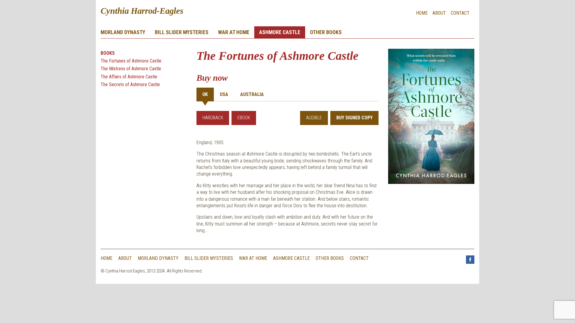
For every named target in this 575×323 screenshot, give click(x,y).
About (439, 13)
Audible (314, 118)
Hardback (212, 118)
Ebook (243, 118)
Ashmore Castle (279, 32)
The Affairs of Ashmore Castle (129, 77)
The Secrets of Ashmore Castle (130, 84)
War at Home (233, 32)
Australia (252, 94)
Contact (460, 13)
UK (205, 94)
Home (422, 13)
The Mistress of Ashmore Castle (131, 68)
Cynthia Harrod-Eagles (142, 11)
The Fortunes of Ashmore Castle (131, 61)
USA (224, 94)
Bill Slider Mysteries (181, 32)
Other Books (326, 32)
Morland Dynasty (123, 32)
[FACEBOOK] (470, 266)
